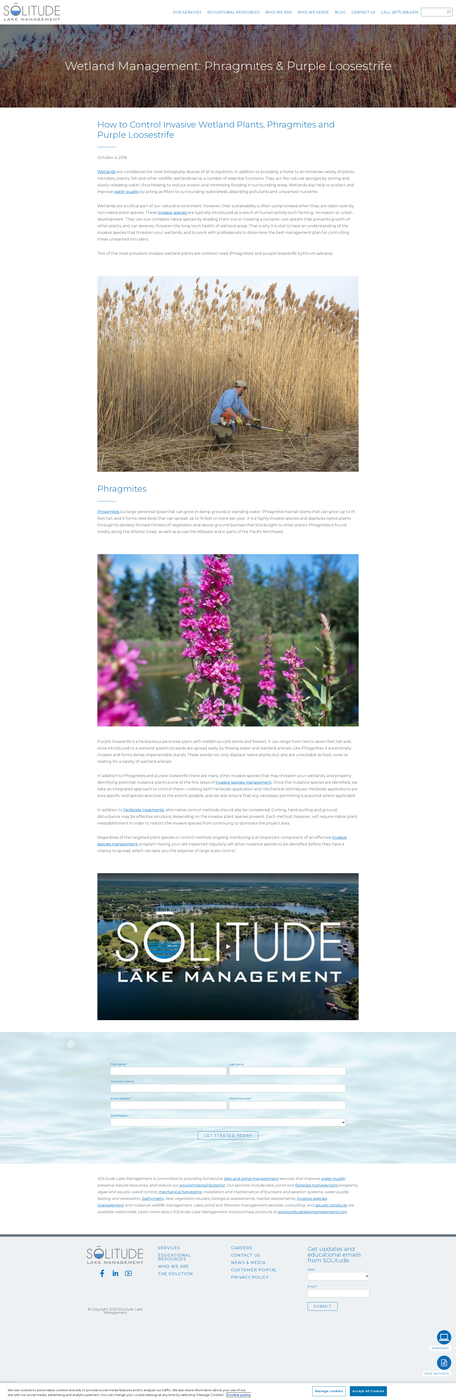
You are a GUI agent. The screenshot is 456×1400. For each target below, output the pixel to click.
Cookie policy (239, 1395)
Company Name (121, 1081)
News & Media (248, 1263)
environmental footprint (202, 1185)
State (311, 1269)
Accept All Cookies (368, 1391)
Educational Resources (174, 1257)
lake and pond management (251, 1178)
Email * (313, 1286)
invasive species (172, 212)
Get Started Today (228, 1135)
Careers (241, 1248)
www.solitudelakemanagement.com (312, 1212)
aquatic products (331, 1205)
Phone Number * (240, 1098)
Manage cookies (329, 1391)
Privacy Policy (250, 1277)
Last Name (236, 1064)
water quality (126, 191)
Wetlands (106, 172)
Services (169, 1248)
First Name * (118, 1064)
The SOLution (175, 1274)
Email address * (120, 1098)
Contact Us (245, 1255)
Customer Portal (254, 1270)
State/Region (119, 1115)
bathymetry (153, 1198)
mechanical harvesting (180, 1192)
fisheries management (316, 1185)
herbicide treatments (144, 810)
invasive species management (244, 782)
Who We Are (173, 1266)
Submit (323, 1306)
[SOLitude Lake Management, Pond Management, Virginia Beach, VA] (228, 1324)
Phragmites (108, 511)
